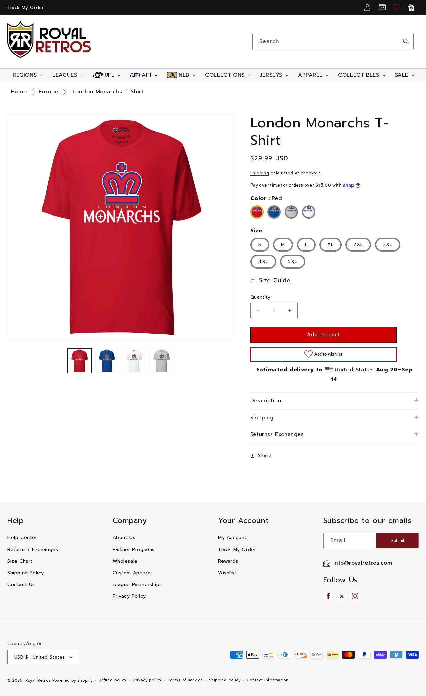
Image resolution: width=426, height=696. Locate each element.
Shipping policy (225, 680)
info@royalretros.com (362, 563)
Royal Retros (38, 680)
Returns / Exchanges (32, 549)
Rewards (228, 561)
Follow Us (340, 579)
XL (330, 244)
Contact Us (21, 584)
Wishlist (227, 572)
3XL (387, 244)
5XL (292, 261)
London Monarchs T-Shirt (108, 92)
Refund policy (112, 680)
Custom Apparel (132, 572)
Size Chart (20, 561)
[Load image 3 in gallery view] (134, 361)
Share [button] (265, 455)
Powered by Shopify (72, 680)
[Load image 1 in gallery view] (79, 361)
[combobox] (333, 41)
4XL (263, 261)
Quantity (260, 297)
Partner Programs (134, 549)
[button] (27, 75)
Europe (48, 92)
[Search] (406, 41)
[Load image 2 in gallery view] (107, 361)
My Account (232, 537)
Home (19, 92)
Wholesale (125, 561)
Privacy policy (147, 680)
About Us (124, 537)
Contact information (267, 680)
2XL (358, 244)
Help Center (22, 537)
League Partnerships (137, 584)
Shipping (259, 173)
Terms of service (185, 680)
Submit (397, 540)
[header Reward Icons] (411, 7)
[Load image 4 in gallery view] (161, 361)
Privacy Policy (129, 596)
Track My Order (25, 7)
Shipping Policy (25, 572)
